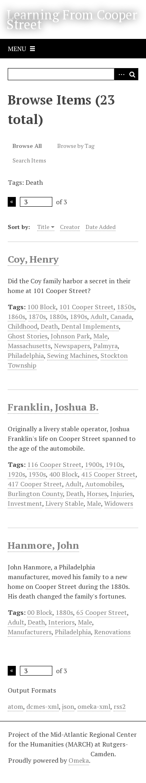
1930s (37, 474)
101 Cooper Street (86, 306)
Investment (25, 503)
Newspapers (72, 345)
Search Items (29, 160)
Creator (70, 227)
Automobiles (103, 483)
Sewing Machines (72, 355)
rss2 (120, 706)
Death (49, 326)
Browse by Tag (75, 146)
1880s (58, 316)
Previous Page (12, 202)
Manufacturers (30, 631)
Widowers (118, 503)
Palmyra (105, 345)
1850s (125, 306)
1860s (16, 316)
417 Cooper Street (35, 483)
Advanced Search (120, 74)
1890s (78, 316)
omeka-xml (93, 706)
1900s (93, 464)
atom (15, 706)
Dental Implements (90, 326)
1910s (114, 464)
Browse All (27, 146)
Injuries (121, 493)
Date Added (101, 227)
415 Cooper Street (108, 474)
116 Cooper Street (54, 464)
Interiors (61, 622)
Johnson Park (70, 336)
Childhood (22, 326)
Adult (98, 316)
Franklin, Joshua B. (53, 406)
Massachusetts (29, 345)
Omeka (79, 760)
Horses (97, 493)
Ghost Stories (27, 336)
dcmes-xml (42, 706)
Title (43, 227)
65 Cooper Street (101, 612)
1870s (37, 316)
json (68, 706)
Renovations (112, 631)
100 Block (41, 306)
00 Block (39, 612)
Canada (121, 316)
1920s (16, 474)
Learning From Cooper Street (71, 19)
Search (132, 74)
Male (100, 336)
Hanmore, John (43, 545)
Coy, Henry (33, 258)
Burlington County (35, 493)
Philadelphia (26, 355)
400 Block (63, 474)
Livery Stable (64, 503)
